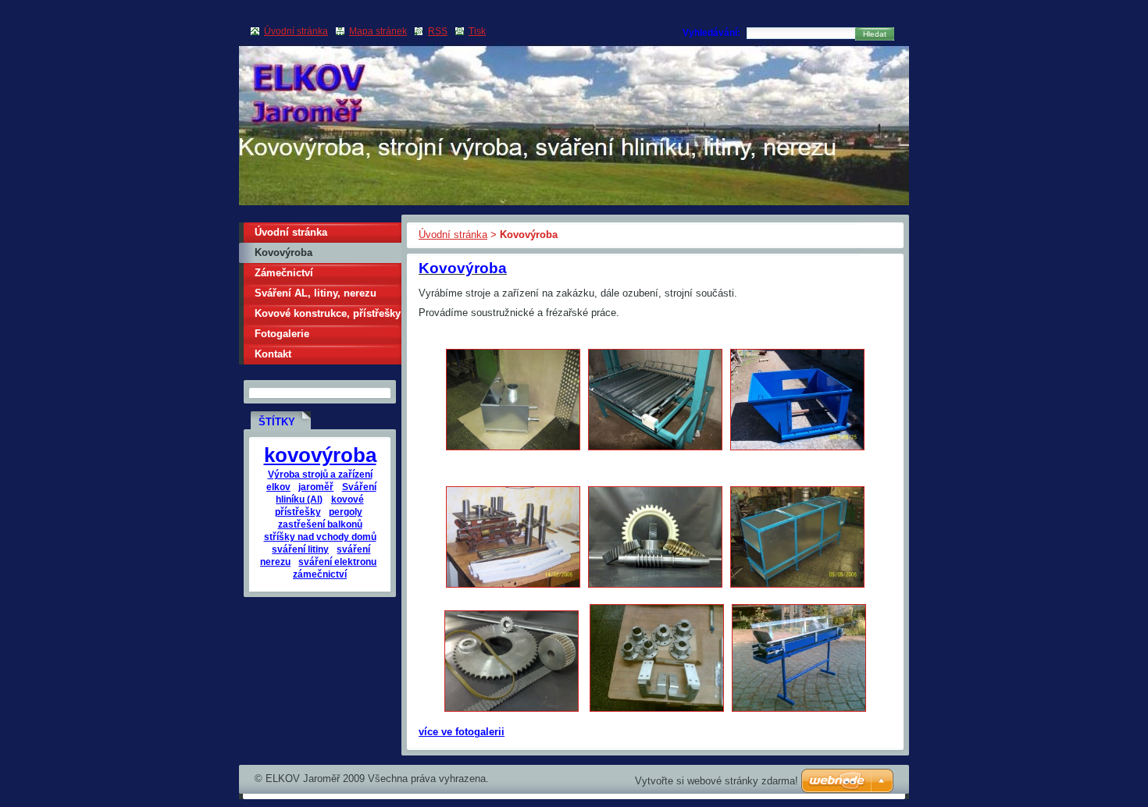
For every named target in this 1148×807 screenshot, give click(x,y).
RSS (437, 31)
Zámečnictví (284, 273)
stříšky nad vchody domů (320, 536)
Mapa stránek (378, 31)
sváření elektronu (337, 561)
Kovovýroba (283, 252)
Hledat (874, 34)
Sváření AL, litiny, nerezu (315, 293)
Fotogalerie (282, 334)
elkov (278, 487)
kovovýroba (320, 455)
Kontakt (273, 354)
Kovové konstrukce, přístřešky (328, 313)
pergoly (345, 512)
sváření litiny (300, 549)
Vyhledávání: (711, 32)
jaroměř (315, 487)
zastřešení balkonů (320, 524)
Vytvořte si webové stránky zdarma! (716, 781)
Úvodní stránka (453, 234)
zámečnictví (320, 574)
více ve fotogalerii (461, 732)
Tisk (477, 31)
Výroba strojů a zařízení (320, 474)
